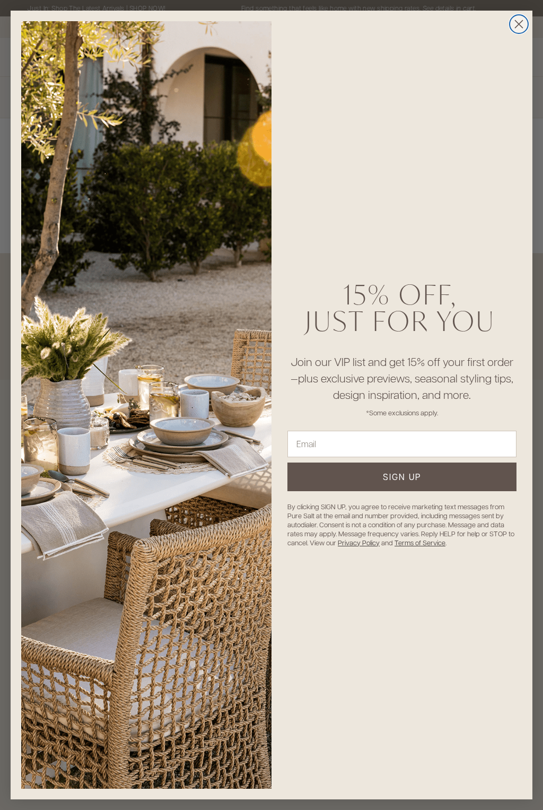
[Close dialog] (519, 24)
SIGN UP (402, 476)
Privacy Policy (359, 542)
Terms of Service (420, 542)
